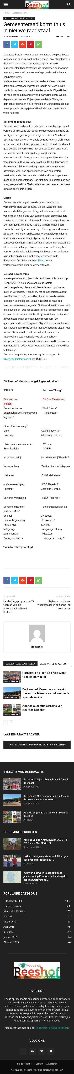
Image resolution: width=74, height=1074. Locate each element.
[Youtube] (50, 1051)
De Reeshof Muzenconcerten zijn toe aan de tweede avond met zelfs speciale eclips (45, 693)
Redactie (13, 36)
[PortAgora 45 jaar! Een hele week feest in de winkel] (12, 677)
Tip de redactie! (24, 1063)
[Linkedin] (32, 1051)
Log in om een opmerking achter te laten (37, 744)
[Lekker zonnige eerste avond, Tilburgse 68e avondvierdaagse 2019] (12, 861)
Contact (39, 1063)
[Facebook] (23, 1051)
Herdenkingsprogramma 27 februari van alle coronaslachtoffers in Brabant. (18, 607)
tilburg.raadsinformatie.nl (17, 358)
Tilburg (41, 260)
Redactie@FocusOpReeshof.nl (52, 1027)
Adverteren (51, 1063)
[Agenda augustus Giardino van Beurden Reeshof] (12, 710)
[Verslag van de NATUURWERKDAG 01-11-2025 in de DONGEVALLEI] (12, 844)
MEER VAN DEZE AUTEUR (53, 663)
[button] (69, 4)
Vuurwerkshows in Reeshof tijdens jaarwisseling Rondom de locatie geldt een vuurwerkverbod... (45, 876)
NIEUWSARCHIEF (26, 18)
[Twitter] (41, 1051)
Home (6, 12)
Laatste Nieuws (20, 12)
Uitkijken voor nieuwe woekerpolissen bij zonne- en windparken (54, 605)
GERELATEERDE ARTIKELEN (20, 663)
